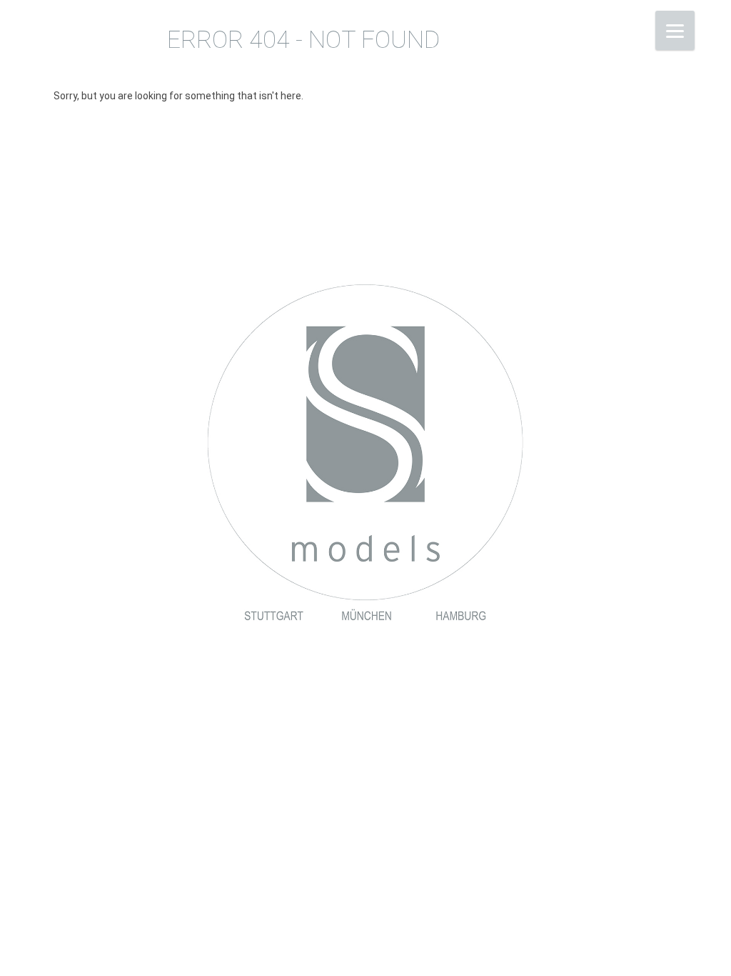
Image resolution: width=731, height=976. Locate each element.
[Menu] (675, 30)
